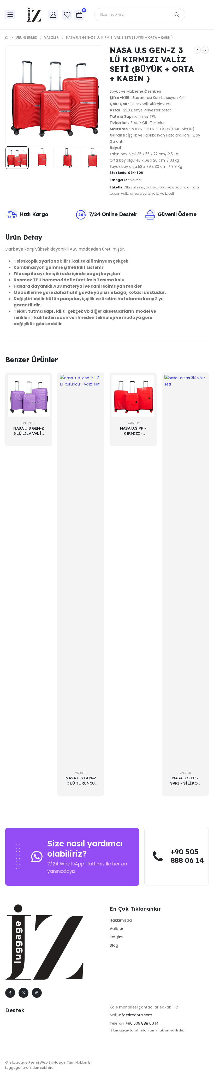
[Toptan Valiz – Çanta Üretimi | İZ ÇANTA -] (34, 14)
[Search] (177, 14)
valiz (155, 193)
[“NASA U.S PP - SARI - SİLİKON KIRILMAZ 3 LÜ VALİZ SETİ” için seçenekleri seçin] (198, 382)
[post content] (29, 396)
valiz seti (167, 193)
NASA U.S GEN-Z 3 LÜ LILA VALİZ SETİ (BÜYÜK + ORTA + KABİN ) (28, 436)
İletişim (116, 937)
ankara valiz (140, 193)
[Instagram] (37, 993)
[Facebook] (10, 993)
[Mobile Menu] (10, 14)
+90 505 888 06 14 (142, 1023)
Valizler (135, 180)
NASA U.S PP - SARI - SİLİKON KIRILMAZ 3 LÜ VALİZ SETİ (185, 785)
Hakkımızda (121, 920)
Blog (114, 945)
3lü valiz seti (134, 187)
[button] (18, 95)
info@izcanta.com (135, 1015)
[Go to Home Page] (6, 37)
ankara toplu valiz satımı (166, 187)
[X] (23, 993)
